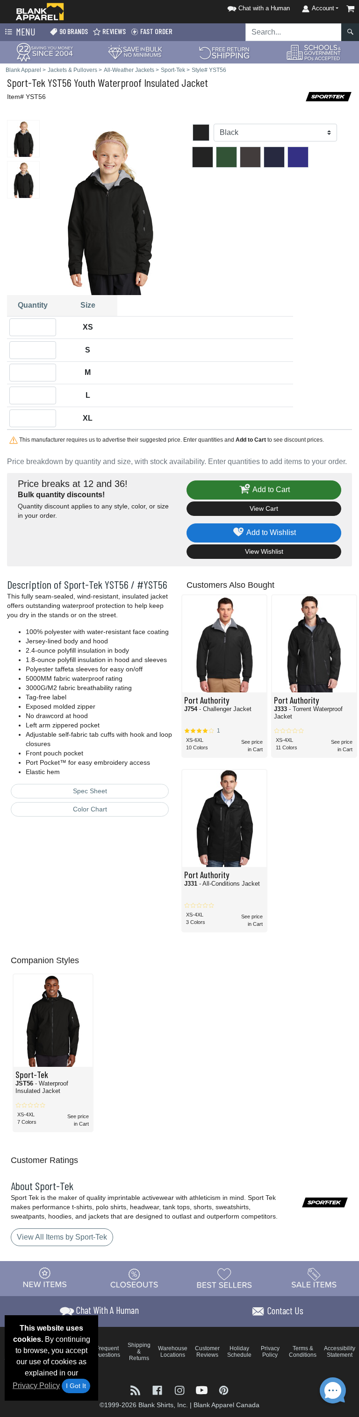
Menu (25, 31)
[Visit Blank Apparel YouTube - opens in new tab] (203, 1390)
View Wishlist (264, 551)
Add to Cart (270, 489)
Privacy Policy (36, 1385)
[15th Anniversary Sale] (45, 52)
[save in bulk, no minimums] (135, 52)
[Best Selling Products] (224, 1278)
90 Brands (73, 31)
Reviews (113, 31)
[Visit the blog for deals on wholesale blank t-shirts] (136, 1390)
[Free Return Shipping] (224, 52)
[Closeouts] (135, 1278)
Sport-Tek (26, 82)
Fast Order (155, 31)
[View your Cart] (350, 8)
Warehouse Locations (172, 1351)
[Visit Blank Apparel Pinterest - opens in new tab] (224, 1390)
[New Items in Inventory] (45, 1278)
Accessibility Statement (339, 1351)
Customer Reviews (207, 1351)
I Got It (76, 1385)
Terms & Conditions (302, 1351)
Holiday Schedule (239, 1351)
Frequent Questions (107, 1351)
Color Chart (90, 809)
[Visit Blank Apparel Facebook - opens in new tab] (158, 1390)
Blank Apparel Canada (226, 1405)
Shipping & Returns (139, 1351)
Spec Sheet (90, 791)
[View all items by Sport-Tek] (328, 96)
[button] (257, 7)
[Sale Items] (314, 1278)
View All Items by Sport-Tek (62, 1237)
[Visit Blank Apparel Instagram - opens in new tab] (180, 1390)
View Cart (264, 508)
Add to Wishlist (270, 532)
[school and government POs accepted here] (314, 52)
